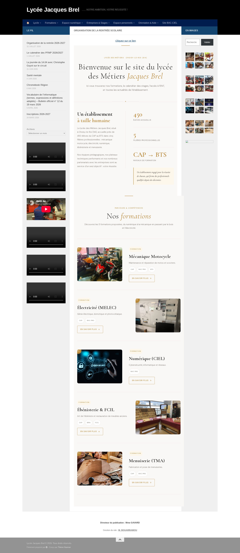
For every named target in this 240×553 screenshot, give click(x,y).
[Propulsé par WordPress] (47, 547)
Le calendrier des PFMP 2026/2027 (45, 52)
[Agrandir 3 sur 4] (209, 102)
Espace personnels (122, 23)
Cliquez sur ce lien (125, 40)
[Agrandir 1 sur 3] (190, 123)
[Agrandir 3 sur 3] (209, 131)
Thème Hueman (64, 547)
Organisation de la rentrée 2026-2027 (46, 43)
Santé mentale (34, 75)
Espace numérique (71, 23)
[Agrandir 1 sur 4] (190, 102)
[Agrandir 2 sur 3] (200, 131)
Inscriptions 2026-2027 (38, 114)
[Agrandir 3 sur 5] (209, 79)
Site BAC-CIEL (169, 23)
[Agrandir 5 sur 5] (200, 89)
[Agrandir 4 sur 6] (190, 65)
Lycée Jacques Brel (53, 9)
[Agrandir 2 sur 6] (200, 56)
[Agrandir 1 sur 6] (190, 56)
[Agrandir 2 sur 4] (200, 102)
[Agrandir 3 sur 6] (209, 56)
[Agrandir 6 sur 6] (209, 65)
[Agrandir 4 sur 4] (200, 110)
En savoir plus (140, 278)
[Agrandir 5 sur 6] (200, 65)
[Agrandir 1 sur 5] (190, 79)
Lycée (36, 23)
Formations (50, 23)
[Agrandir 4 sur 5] (190, 89)
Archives (31, 129)
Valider (207, 42)
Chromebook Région (37, 85)
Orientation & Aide (147, 23)
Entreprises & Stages (97, 23)
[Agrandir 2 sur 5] (200, 79)
